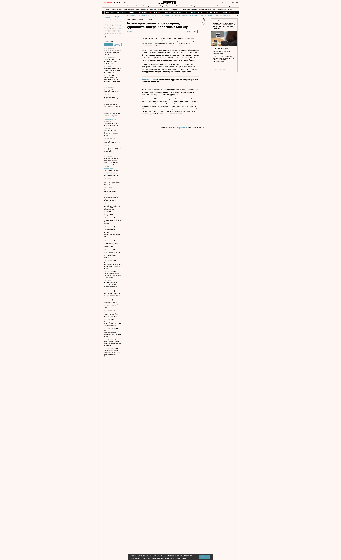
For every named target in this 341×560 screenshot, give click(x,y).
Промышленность (175, 9)
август (117, 17)
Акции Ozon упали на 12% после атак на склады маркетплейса (112, 61)
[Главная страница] (167, 2)
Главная (128, 19)
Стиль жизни (204, 6)
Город (137, 9)
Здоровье (208, 9)
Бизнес (124, 6)
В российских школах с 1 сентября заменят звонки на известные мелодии (112, 106)
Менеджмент (195, 6)
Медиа (162, 6)
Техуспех (201, 9)
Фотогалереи (227, 6)
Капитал (160, 9)
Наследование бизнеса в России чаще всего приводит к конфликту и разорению (111, 285)
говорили (156, 111)
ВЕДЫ (107, 9)
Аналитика (153, 9)
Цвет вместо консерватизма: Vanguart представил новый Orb (112, 123)
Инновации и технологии (189, 9)
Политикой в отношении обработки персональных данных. (169, 558)
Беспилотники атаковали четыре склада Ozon (112, 191)
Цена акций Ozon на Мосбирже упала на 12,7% (112, 142)
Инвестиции (146, 6)
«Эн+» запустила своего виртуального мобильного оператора (112, 343)
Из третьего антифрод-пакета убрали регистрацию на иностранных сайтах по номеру (113, 265)
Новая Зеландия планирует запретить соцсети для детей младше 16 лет (112, 115)
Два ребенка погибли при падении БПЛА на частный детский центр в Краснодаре (112, 208)
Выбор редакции (130, 15)
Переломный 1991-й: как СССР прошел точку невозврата (153, 15)
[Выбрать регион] (222, 2)
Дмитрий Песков (160, 43)
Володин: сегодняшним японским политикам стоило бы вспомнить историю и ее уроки (111, 161)
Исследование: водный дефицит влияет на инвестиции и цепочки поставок (111, 132)
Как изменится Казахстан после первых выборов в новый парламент (112, 295)
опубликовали (168, 90)
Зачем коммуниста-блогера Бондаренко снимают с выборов (112, 221)
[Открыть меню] (237, 3)
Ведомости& (144, 9)
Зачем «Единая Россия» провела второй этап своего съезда (111, 244)
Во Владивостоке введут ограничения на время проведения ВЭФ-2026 (111, 198)
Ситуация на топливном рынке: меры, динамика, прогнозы (189, 15)
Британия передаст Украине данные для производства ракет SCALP (112, 182)
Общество (187, 6)
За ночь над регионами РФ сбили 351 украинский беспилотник (112, 149)
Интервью (213, 6)
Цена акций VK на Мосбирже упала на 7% (111, 90)
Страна (166, 9)
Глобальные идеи (115, 6)
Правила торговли (116, 9)
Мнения (219, 6)
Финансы (138, 6)
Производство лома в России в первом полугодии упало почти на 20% (112, 323)
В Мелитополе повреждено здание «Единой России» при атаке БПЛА (112, 70)
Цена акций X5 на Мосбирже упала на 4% (111, 98)
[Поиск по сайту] (226, 2)
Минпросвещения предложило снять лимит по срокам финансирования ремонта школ (112, 232)
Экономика (130, 6)
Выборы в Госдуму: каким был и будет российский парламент (225, 15)
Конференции (222, 9)
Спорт (214, 9)
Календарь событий (107, 16)
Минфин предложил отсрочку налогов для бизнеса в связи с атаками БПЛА (112, 80)
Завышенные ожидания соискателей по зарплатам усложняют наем (112, 275)
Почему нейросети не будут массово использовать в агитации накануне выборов (112, 254)
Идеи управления (129, 9)
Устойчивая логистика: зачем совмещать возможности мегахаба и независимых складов (112, 172)
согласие (158, 557)
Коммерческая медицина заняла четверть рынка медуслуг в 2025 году (112, 314)
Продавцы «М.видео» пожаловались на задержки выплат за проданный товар (112, 304)
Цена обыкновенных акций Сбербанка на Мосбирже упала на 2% (112, 52)
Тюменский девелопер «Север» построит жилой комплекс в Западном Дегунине (112, 353)
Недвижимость (170, 6)
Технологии (155, 6)
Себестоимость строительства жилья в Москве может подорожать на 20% (112, 333)
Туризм (230, 9)
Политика (179, 6)
